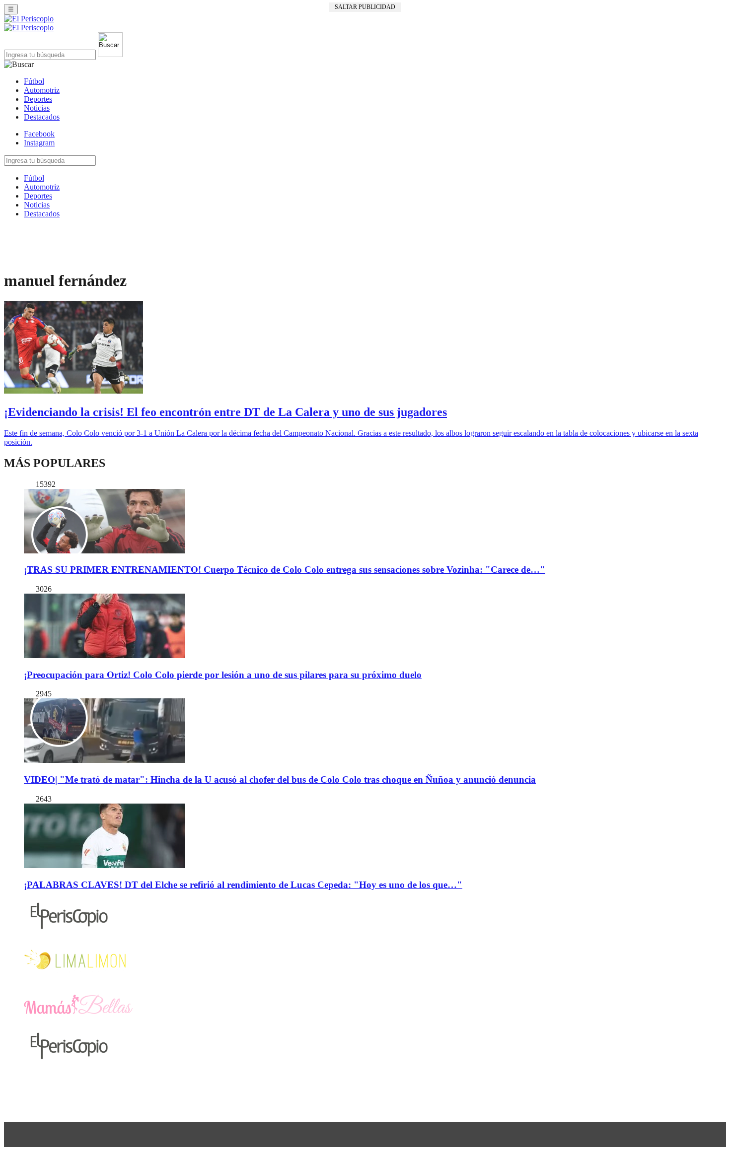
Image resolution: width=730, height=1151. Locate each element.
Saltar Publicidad (365, 6)
